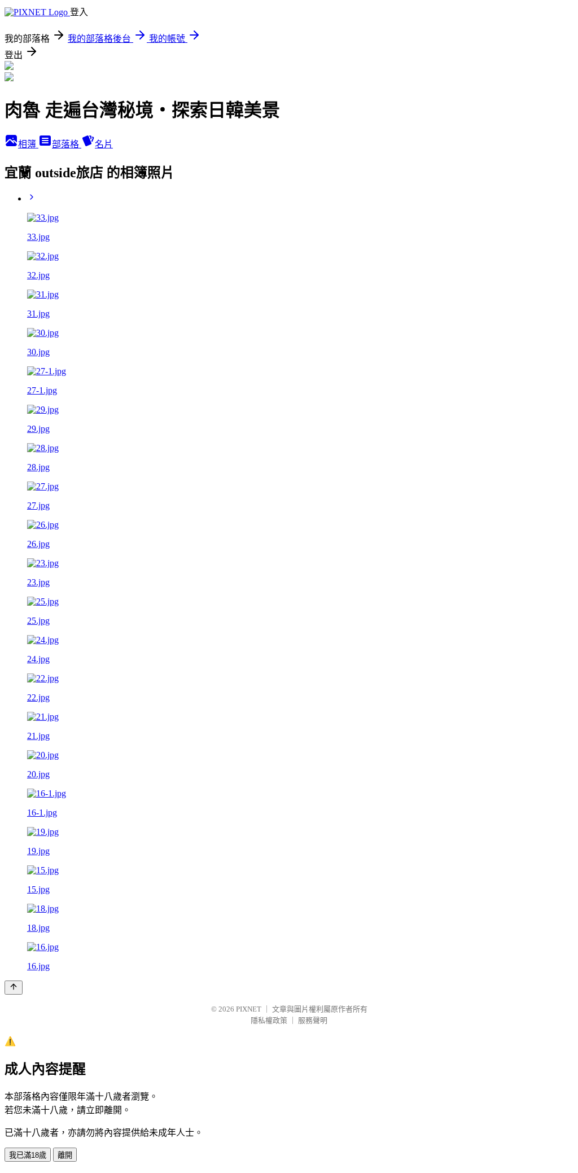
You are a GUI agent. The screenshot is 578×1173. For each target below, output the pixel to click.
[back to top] (14, 988)
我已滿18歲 (27, 1155)
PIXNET (248, 1009)
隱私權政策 (269, 1020)
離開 (65, 1155)
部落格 (66, 144)
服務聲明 (312, 1020)
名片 (104, 144)
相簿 (28, 144)
